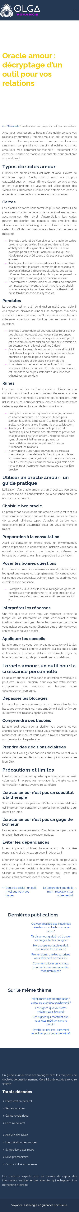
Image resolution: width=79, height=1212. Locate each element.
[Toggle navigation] (75, 10)
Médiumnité (13, 126)
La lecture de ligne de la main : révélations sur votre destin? (58, 891)
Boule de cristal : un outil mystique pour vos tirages (21, 891)
